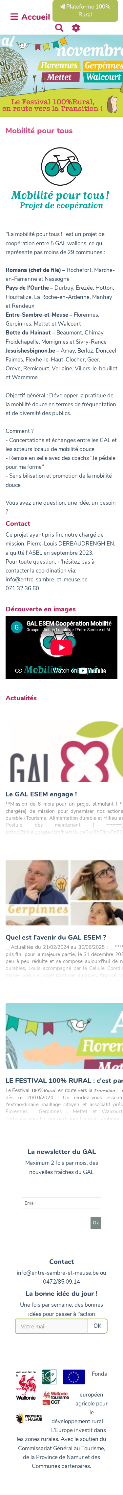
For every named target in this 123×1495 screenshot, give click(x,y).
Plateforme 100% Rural (88, 10)
